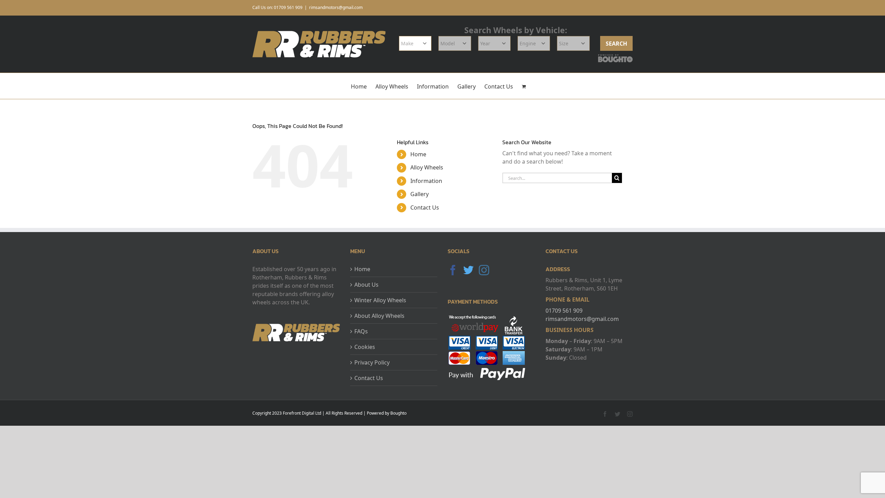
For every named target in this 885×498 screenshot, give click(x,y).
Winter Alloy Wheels (380, 300)
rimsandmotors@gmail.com (336, 7)
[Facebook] (453, 270)
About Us (366, 284)
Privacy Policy (372, 362)
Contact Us (424, 207)
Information (426, 181)
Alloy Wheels (426, 167)
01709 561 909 (564, 310)
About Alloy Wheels (379, 316)
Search (616, 43)
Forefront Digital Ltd (302, 413)
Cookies (364, 347)
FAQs (361, 331)
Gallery (419, 194)
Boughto (398, 413)
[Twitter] (468, 270)
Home (418, 154)
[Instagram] (484, 270)
